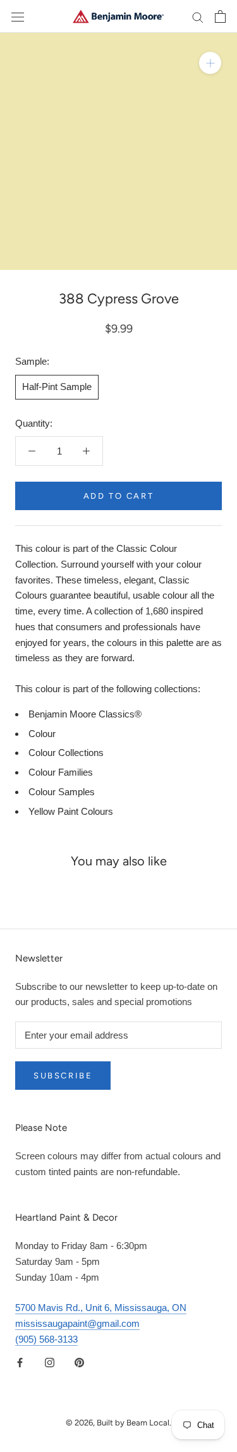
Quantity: (33, 423)
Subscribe (62, 1075)
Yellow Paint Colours (70, 811)
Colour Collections (66, 752)
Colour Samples (61, 791)
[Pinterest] (79, 1362)
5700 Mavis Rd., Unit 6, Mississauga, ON (100, 1307)
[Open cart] (220, 16)
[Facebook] (20, 1362)
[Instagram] (49, 1362)
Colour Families (60, 772)
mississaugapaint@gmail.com (77, 1323)
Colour (42, 733)
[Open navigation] (17, 16)
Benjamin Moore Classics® (85, 714)
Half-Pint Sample (57, 386)
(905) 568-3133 (46, 1339)
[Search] (198, 16)
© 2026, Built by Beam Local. (118, 1422)
